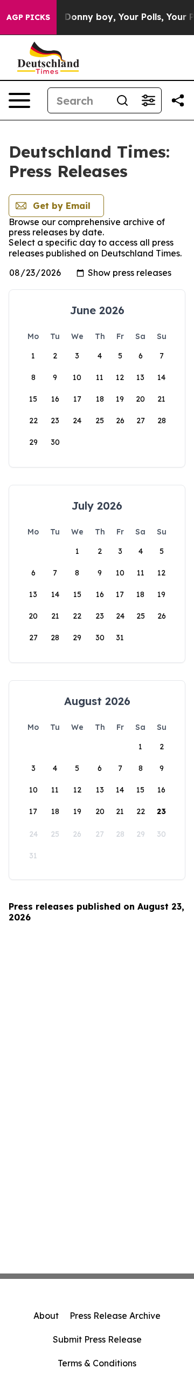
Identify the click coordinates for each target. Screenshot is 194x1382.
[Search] (122, 100)
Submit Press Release (97, 1339)
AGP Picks (28, 17)
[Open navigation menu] (19, 100)
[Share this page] (177, 100)
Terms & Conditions (97, 1363)
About (46, 1315)
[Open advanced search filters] (148, 100)
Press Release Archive (115, 1315)
